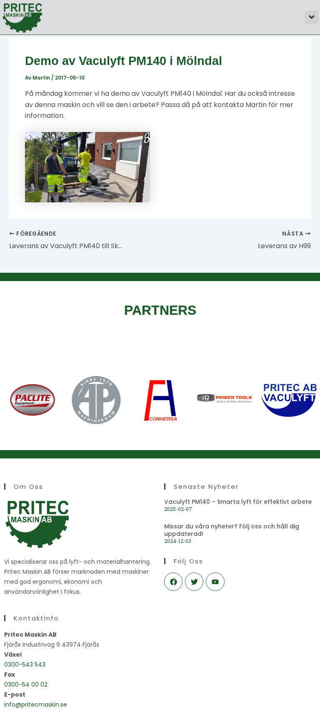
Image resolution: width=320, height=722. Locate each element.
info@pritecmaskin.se (35, 704)
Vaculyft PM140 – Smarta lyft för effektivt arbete (238, 502)
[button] (311, 17)
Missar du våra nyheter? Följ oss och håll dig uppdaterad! (231, 530)
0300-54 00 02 (26, 684)
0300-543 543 (24, 664)
